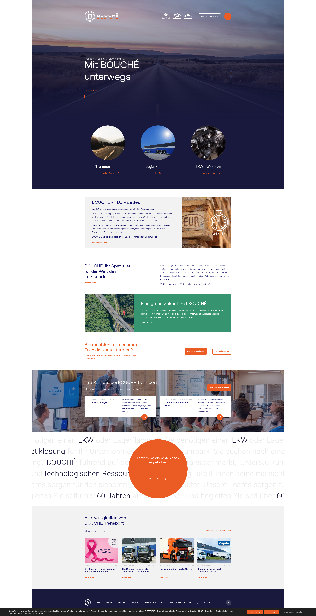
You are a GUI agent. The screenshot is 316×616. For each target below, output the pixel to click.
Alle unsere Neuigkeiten (216, 530)
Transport (99, 602)
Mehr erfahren (91, 90)
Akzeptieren (255, 612)
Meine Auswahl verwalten (293, 612)
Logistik (109, 602)
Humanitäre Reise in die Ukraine (176, 569)
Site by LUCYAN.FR (207, 602)
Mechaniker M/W (98, 403)
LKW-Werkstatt (122, 602)
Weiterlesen (97, 242)
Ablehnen (271, 612)
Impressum (134, 602)
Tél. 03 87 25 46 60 (186, 602)
